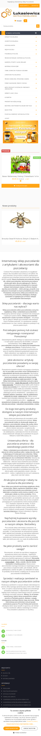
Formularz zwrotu (9, 696)
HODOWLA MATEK (21, 45)
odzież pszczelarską (10, 387)
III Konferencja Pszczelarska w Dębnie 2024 (17, 705)
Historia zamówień (8, 678)
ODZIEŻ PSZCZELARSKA (21, 41)
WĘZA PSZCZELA (21, 50)
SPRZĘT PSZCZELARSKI (21, 37)
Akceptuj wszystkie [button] (12, 728)
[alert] (20, 722)
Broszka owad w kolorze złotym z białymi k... (20, 238)
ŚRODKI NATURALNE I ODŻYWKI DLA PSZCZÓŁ (18, 58)
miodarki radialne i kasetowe (13, 394)
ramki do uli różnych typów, (27, 377)
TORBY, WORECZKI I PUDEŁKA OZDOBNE (16, 70)
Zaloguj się (6, 673)
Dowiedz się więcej (32, 721)
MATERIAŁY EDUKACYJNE (21, 66)
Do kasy (34, 5)
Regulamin (6, 688)
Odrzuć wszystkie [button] (29, 728)
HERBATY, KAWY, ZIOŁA (11, 93)
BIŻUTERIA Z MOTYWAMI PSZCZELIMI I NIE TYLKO (21, 106)
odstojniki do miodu (10, 396)
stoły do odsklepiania (30, 394)
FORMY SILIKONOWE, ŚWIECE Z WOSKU (21, 83)
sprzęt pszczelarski (11, 377)
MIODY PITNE (21, 110)
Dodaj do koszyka (21, 186)
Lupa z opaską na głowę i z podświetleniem (20, 176)
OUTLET (7, 118)
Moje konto (24, 5)
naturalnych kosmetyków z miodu (28, 404)
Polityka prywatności (10, 691)
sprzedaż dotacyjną (10, 511)
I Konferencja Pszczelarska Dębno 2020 (16, 699)
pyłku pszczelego (26, 402)
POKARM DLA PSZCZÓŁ (21, 54)
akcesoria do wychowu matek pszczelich (17, 379)
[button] (20, 724)
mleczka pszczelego (8, 404)
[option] (20, 172)
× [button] (39, 710)
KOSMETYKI (21, 97)
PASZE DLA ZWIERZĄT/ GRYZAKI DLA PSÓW (21, 114)
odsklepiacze (22, 396)
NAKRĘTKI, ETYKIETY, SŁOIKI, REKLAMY (21, 62)
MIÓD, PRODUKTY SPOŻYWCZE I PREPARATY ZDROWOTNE (21, 88)
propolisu (36, 402)
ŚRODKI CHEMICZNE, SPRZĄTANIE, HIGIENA (21, 79)
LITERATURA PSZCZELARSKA (21, 75)
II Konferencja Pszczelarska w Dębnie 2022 (17, 702)
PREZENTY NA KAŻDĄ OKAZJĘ (21, 102)
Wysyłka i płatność (9, 694)
